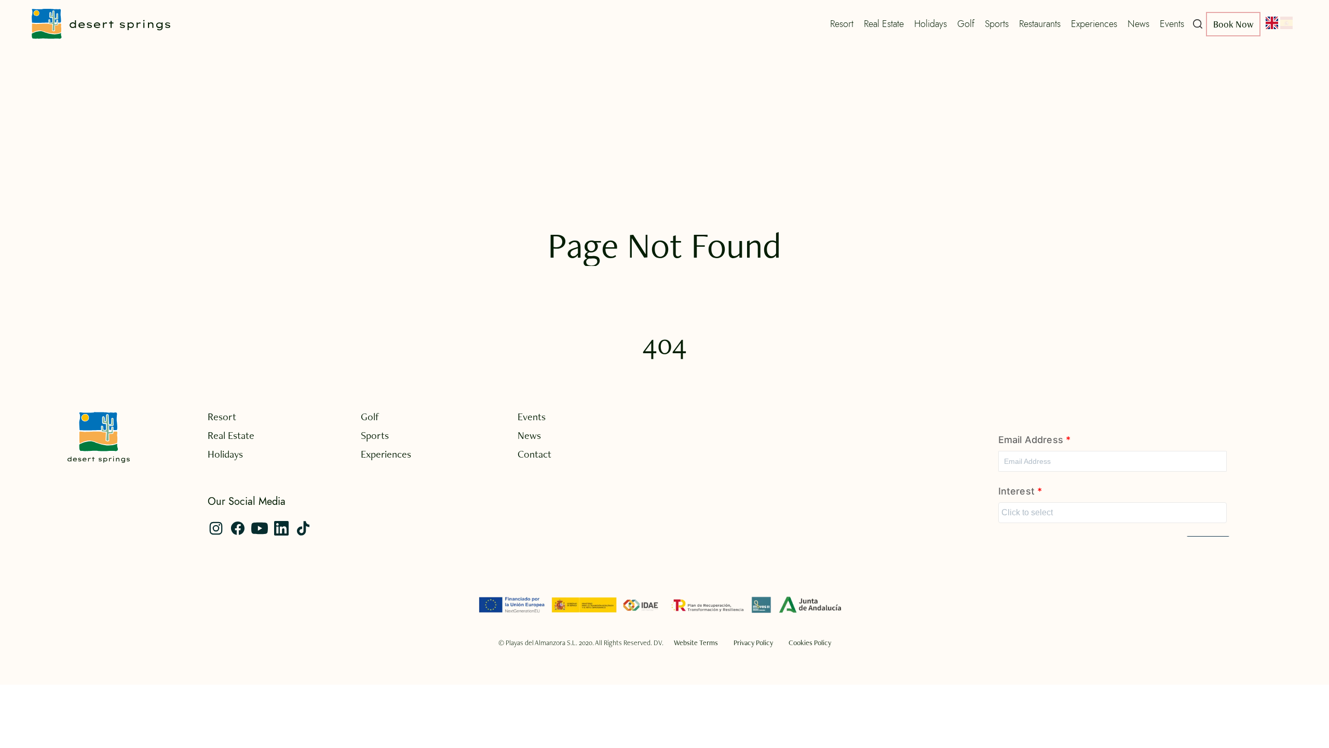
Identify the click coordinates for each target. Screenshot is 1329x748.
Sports (997, 24)
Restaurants (1040, 24)
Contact (534, 454)
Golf (965, 24)
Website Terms (696, 642)
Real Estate (884, 24)
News (1138, 24)
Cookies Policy (810, 642)
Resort (841, 24)
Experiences (1094, 24)
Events (1172, 24)
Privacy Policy (753, 642)
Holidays (930, 24)
